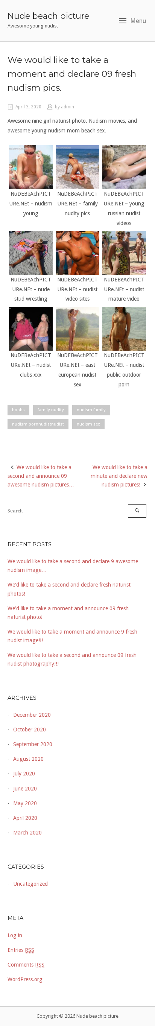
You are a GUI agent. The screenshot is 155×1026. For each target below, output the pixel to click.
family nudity (51, 409)
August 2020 (28, 759)
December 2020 (32, 715)
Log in (15, 935)
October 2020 (29, 730)
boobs (18, 409)
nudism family (91, 409)
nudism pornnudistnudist (38, 424)
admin (67, 106)
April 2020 (25, 818)
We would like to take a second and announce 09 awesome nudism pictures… (41, 476)
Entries (21, 950)
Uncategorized (30, 884)
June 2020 (25, 789)
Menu (138, 20)
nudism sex (88, 424)
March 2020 (27, 833)
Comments (26, 965)
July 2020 (24, 774)
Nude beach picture (48, 16)
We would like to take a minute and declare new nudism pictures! (119, 476)
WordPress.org (25, 979)
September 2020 (32, 744)
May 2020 (25, 803)
